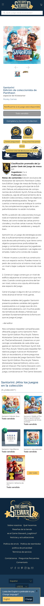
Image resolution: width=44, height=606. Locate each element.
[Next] (27, 67)
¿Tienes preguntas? (12, 142)
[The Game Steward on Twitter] (12, 568)
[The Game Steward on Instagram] (25, 568)
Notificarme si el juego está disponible (22, 107)
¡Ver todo (33, 473)
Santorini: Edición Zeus (10, 416)
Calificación (22, 155)
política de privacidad (22, 548)
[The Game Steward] (22, 5)
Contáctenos (11, 558)
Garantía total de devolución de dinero (22, 151)
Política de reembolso (30, 544)
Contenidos (16, 137)
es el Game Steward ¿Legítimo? (22, 533)
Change (28, 599)
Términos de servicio (22, 552)
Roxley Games (10, 99)
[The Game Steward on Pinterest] (22, 568)
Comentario (22, 562)
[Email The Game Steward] (32, 568)
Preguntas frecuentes (31, 142)
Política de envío (11, 544)
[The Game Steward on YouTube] (18, 568)
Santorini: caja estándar (33, 449)
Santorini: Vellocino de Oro (15, 484)
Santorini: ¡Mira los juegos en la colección (19, 384)
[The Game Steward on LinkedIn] (29, 568)
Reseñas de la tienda (22, 529)
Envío (22, 146)
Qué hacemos (29, 525)
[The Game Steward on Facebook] (15, 568)
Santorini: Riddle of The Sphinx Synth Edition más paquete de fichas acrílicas (33, 419)
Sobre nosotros (15, 525)
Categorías (27, 137)
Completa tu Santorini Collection (22, 121)
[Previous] (16, 67)
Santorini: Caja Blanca (10, 449)
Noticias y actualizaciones (22, 537)
